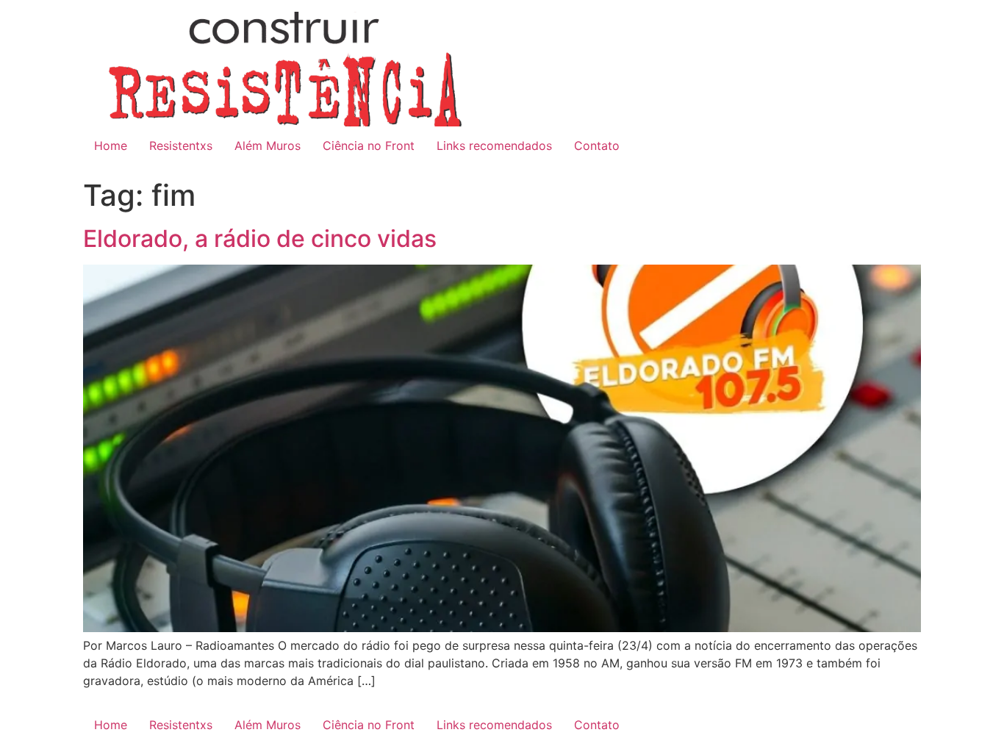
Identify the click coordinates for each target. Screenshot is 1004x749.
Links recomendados (494, 145)
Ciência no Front (369, 145)
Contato (597, 145)
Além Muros (267, 145)
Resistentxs (180, 145)
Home (110, 145)
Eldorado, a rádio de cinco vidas (260, 238)
